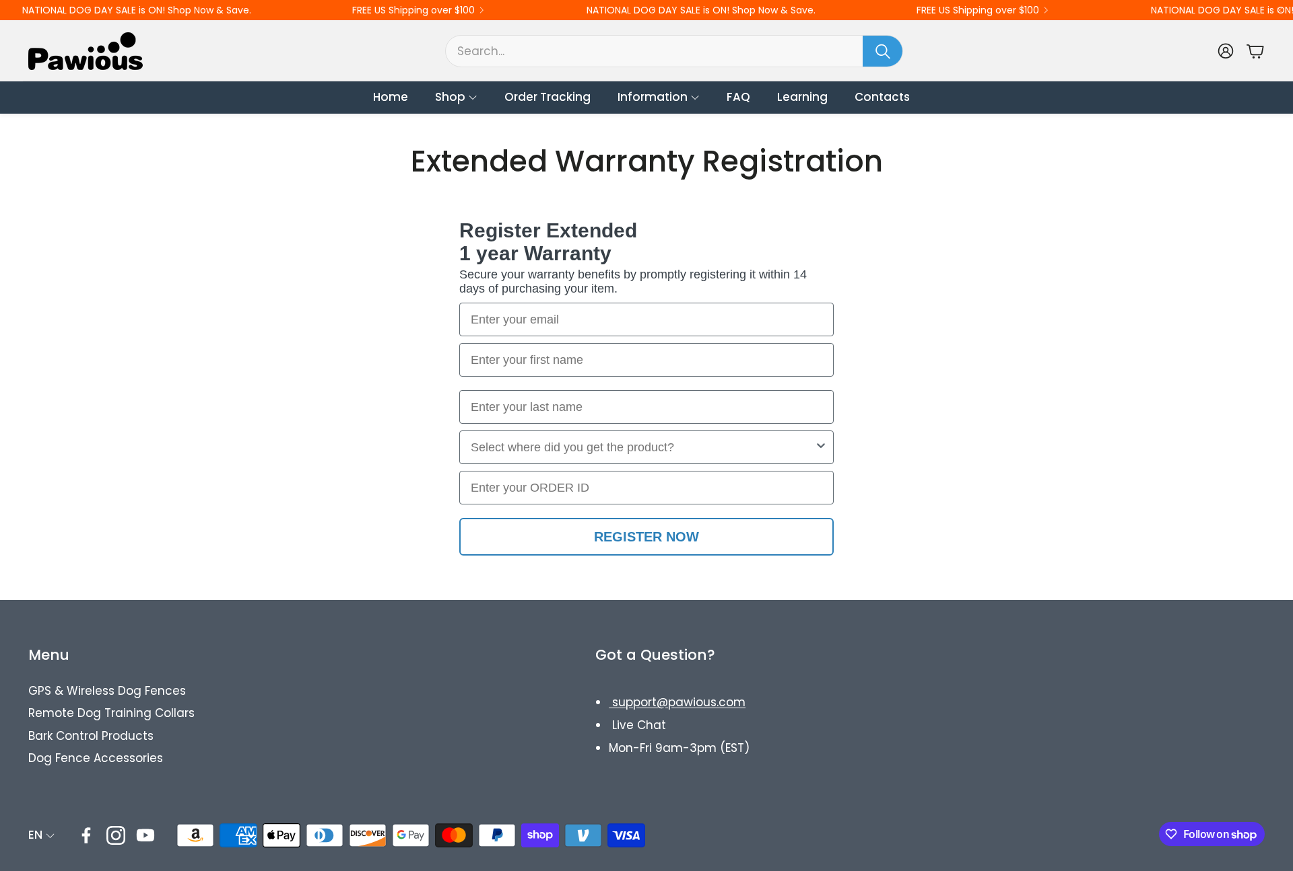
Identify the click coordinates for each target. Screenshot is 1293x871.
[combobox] (642, 447)
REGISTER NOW (646, 536)
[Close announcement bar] (1279, 10)
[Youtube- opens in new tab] (145, 835)
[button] (674, 51)
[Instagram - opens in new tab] (115, 835)
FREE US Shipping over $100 (413, 10)
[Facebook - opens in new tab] (86, 835)
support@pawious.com (677, 702)
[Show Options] (821, 447)
